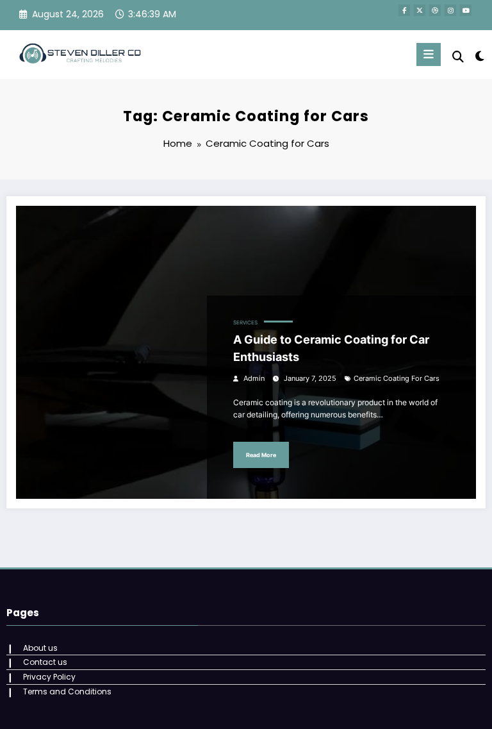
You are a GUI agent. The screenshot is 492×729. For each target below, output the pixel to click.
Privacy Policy (49, 676)
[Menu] (428, 54)
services (245, 323)
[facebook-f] (404, 10)
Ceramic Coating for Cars (396, 378)
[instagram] (450, 10)
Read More (261, 454)
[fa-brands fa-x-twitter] (419, 10)
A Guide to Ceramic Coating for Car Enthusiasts (331, 348)
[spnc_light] (478, 56)
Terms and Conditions (67, 691)
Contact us (45, 662)
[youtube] (466, 10)
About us (40, 647)
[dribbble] (435, 10)
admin (254, 378)
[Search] (458, 56)
